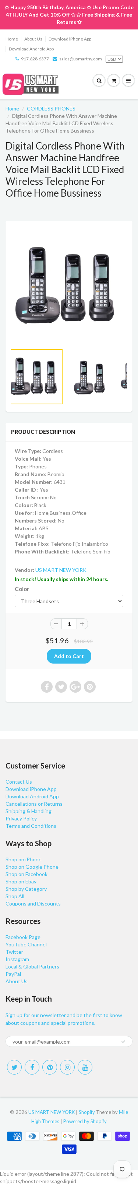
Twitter (14, 952)
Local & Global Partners (32, 966)
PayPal (13, 974)
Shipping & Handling (29, 811)
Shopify (87, 1112)
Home (12, 39)
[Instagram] (67, 1067)
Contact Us (19, 781)
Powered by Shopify (85, 1121)
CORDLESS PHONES (51, 108)
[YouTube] (85, 1067)
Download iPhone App (70, 39)
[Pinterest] (49, 1067)
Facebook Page (23, 937)
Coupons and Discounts (33, 903)
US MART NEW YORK (60, 570)
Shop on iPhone (24, 859)
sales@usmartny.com (80, 58)
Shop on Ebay (21, 881)
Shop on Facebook (26, 874)
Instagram (17, 959)
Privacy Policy (21, 818)
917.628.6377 (35, 58)
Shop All (15, 896)
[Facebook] (32, 1067)
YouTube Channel (26, 944)
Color (22, 589)
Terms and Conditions (31, 826)
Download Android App (31, 49)
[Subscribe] (123, 1042)
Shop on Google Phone (32, 867)
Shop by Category (26, 889)
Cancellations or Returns (34, 804)
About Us (33, 39)
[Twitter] (14, 1067)
